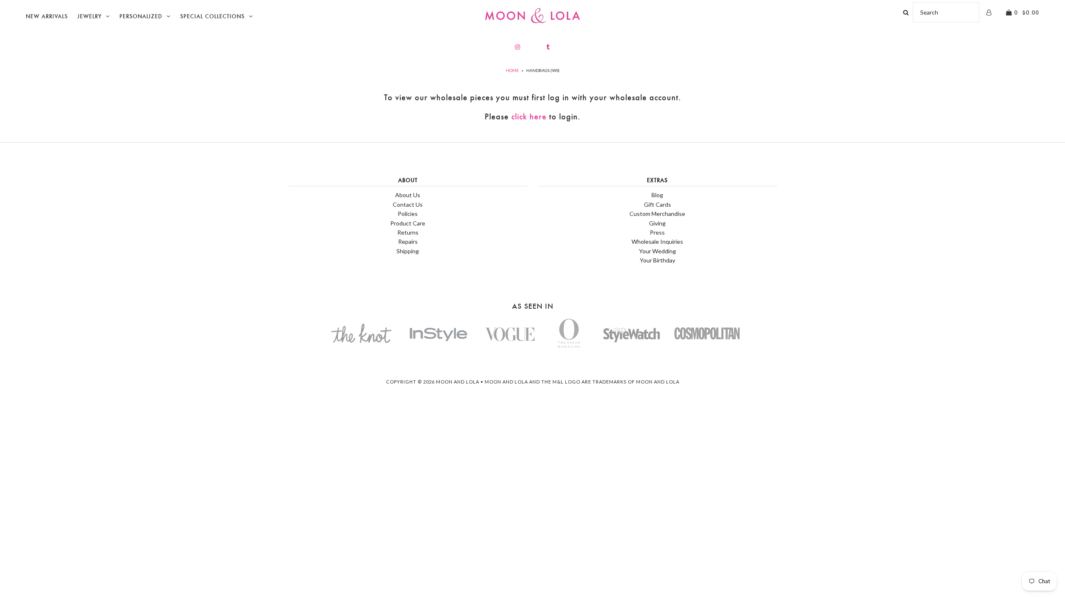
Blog (657, 194)
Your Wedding (657, 251)
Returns (408, 232)
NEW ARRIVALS (47, 16)
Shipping (407, 251)
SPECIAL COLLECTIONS (212, 16)
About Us (407, 194)
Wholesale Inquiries (657, 241)
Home (512, 70)
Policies (408, 213)
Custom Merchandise (657, 213)
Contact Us (408, 204)
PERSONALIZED (140, 16)
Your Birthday (657, 260)
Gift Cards (657, 204)
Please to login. (532, 116)
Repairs (408, 241)
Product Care (407, 223)
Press (657, 232)
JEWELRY (89, 16)
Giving (657, 223)
